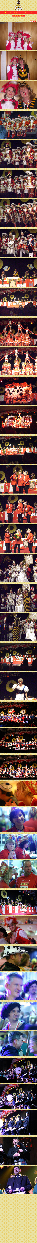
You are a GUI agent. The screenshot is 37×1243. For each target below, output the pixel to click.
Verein (15, 13)
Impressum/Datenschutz (25, 13)
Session (10, 13)
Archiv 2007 (33, 21)
